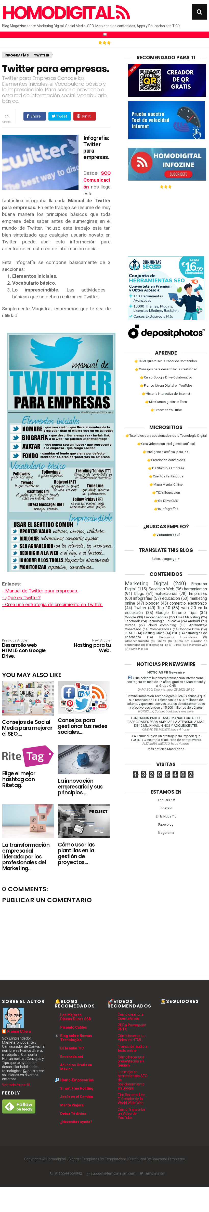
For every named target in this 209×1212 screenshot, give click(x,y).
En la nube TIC (72, 1048)
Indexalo (166, 808)
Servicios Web (161, 589)
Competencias (160, 629)
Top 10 (163, 608)
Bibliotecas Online (157, 645)
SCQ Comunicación (97, 180)
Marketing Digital (146, 583)
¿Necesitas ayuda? (76, 1122)
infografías (17, 55)
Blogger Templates (84, 1159)
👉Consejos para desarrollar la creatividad (166, 369)
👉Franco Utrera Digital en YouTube (166, 385)
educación (171, 598)
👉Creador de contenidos (166, 460)
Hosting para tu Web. (92, 646)
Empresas (198, 593)
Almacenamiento (137, 641)
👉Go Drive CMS (166, 501)
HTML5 (130, 633)
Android (194, 621)
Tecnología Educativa (164, 621)
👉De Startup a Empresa (166, 468)
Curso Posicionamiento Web (190, 645)
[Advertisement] (166, 221)
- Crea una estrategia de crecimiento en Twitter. (52, 604)
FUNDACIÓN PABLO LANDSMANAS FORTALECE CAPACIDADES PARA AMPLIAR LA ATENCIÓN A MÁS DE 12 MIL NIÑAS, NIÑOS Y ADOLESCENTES (165, 721)
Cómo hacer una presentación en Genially (131, 1061)
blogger (152, 603)
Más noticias (157, 749)
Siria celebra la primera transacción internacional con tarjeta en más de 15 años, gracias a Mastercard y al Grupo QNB (165, 682)
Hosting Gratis (153, 633)
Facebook (132, 621)
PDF (175, 633)
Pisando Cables (73, 1027)
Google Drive (190, 629)
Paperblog (166, 824)
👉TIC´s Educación (166, 492)
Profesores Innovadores (178, 637)
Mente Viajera (72, 1105)
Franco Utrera (19, 1031)
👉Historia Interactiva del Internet (166, 394)
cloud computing (162, 625)
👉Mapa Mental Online (165, 484)
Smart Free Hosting (76, 1088)
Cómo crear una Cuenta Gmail (130, 1016)
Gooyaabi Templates (168, 1159)
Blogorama (166, 833)
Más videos (175, 749)
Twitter (41, 55)
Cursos (130, 625)
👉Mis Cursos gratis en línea (166, 402)
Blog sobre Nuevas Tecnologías (76, 1038)
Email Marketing (188, 617)
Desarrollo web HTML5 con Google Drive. (23, 649)
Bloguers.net (166, 800)
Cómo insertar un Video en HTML (132, 1038)
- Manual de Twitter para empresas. (40, 591)
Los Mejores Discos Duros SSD (75, 1017)
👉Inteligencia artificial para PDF (166, 452)
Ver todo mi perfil (16, 1085)
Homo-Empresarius (77, 1080)
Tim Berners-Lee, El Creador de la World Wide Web (132, 1099)
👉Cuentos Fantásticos (166, 476)
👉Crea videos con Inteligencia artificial (166, 444)
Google (130, 617)
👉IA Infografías (166, 509)
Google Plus (136, 649)
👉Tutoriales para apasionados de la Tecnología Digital (166, 435)
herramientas (195, 589)
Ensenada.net (71, 1057)
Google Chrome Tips (176, 612)
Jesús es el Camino (76, 1097)
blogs (139, 593)
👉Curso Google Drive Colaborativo (166, 377)
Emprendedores (156, 617)
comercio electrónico (188, 603)
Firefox (161, 641)
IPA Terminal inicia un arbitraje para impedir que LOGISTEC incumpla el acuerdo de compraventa (166, 738)
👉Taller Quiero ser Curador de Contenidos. (166, 361)
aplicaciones (166, 593)
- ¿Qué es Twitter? (21, 598)
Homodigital (59, 13)
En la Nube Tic (166, 816)
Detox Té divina (73, 1114)
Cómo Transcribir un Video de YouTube (131, 1113)
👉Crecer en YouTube (166, 410)
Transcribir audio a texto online (132, 1048)
